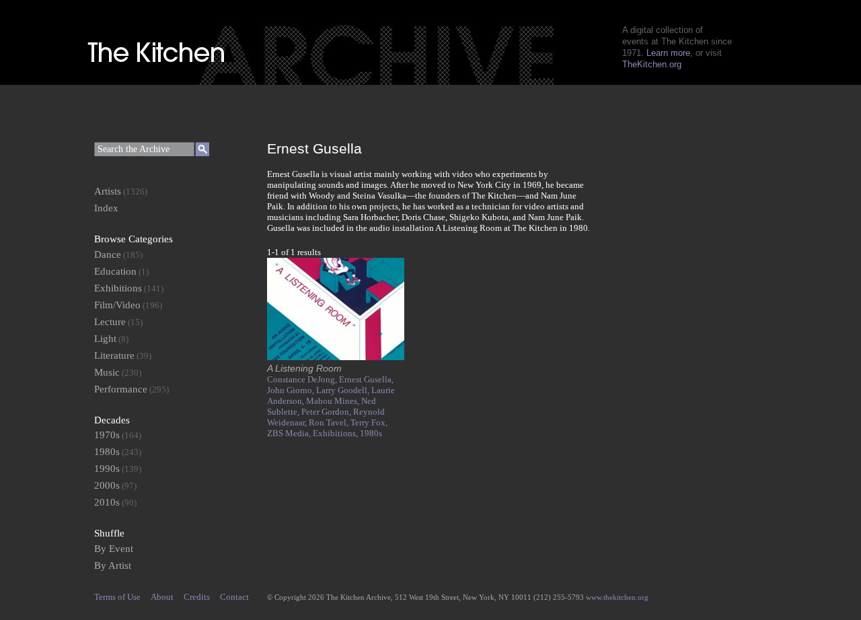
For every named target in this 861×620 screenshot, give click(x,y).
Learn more (668, 53)
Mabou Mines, (333, 401)
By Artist (112, 565)
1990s (107, 468)
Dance (107, 254)
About (162, 597)
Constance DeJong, (303, 379)
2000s (107, 485)
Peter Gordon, (327, 412)
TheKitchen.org (651, 64)
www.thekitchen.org (617, 597)
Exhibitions (118, 288)
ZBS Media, (290, 433)
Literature (114, 355)
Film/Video (117, 305)
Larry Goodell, (343, 390)
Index (106, 208)
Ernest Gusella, (366, 379)
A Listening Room (304, 368)
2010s (107, 502)
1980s (371, 433)
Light (105, 338)
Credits (197, 597)
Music (107, 372)
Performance (120, 389)
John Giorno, (291, 390)
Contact (234, 597)
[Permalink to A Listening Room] (335, 357)
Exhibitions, (336, 433)
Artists (107, 191)
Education (115, 271)
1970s (107, 434)
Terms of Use (117, 597)
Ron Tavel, (329, 422)
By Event (113, 548)
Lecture (110, 321)
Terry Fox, (368, 422)
